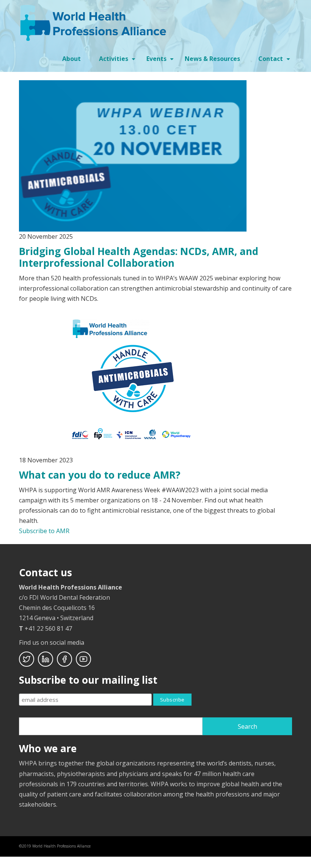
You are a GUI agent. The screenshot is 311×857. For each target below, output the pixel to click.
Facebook (64, 659)
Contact (275, 61)
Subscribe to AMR (44, 531)
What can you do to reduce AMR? (100, 475)
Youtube (83, 659)
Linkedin (45, 659)
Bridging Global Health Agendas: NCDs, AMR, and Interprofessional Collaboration (138, 257)
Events (161, 61)
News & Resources (212, 58)
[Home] (95, 22)
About (71, 58)
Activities (118, 61)
